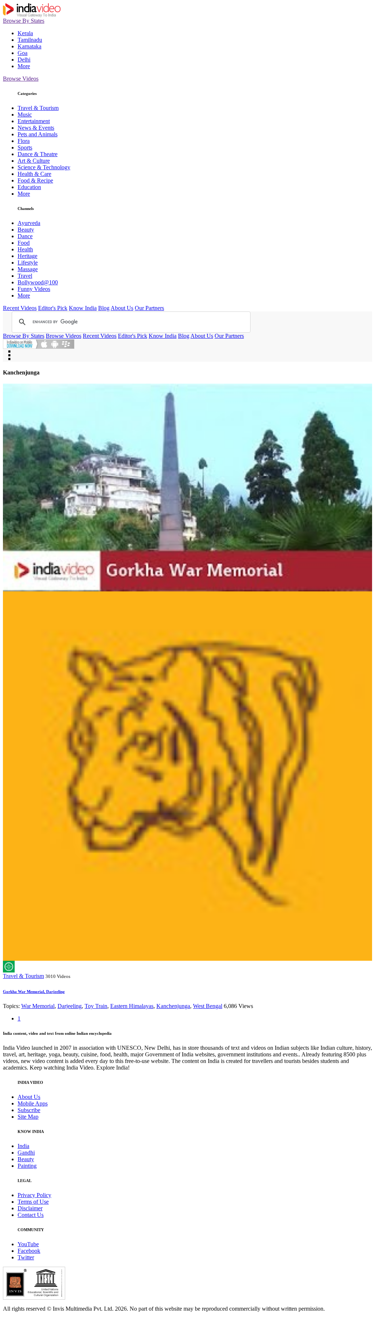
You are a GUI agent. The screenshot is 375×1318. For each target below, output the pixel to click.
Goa (22, 53)
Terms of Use (33, 1202)
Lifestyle (28, 262)
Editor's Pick (52, 308)
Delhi (24, 59)
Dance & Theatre (37, 154)
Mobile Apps (33, 1103)
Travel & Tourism (38, 108)
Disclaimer (30, 1208)
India (23, 1146)
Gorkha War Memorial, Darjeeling (34, 991)
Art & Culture (34, 161)
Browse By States (23, 21)
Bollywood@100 (38, 282)
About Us (122, 308)
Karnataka (29, 46)
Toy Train (96, 1006)
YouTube (28, 1244)
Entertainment (34, 121)
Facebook (29, 1251)
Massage (28, 269)
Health (25, 249)
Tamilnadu (30, 40)
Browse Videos (20, 78)
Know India (83, 308)
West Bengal (207, 1006)
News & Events (36, 128)
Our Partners (149, 308)
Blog (103, 308)
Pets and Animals (37, 134)
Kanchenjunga (173, 1006)
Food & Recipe (35, 180)
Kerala (25, 33)
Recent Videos (20, 308)
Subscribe (29, 1110)
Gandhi (26, 1152)
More (24, 66)
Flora (24, 141)
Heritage (27, 256)
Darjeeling (69, 1006)
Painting (27, 1166)
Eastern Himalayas (131, 1006)
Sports (25, 147)
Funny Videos (34, 289)
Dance (25, 236)
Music (25, 114)
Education (29, 187)
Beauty (26, 229)
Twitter (26, 1257)
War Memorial (38, 1006)
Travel (25, 276)
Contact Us (31, 1215)
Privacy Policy (34, 1195)
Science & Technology (44, 167)
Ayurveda (29, 223)
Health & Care (34, 174)
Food (24, 243)
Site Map (28, 1117)
